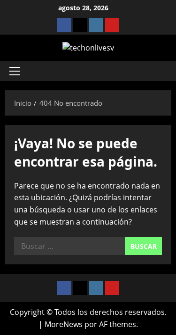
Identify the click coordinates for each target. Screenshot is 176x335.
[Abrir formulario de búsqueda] (159, 71)
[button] (15, 71)
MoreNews (64, 324)
